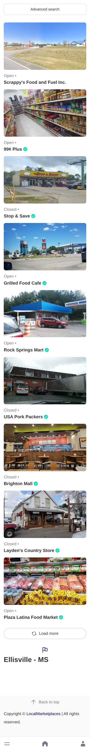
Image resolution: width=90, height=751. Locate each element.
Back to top (49, 702)
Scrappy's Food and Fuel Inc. (35, 82)
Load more (48, 633)
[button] (7, 744)
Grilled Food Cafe (22, 283)
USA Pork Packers (23, 416)
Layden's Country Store (29, 550)
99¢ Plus (13, 149)
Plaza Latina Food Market (31, 617)
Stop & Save (17, 216)
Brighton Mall (18, 483)
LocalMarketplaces (43, 714)
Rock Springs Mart (24, 349)
